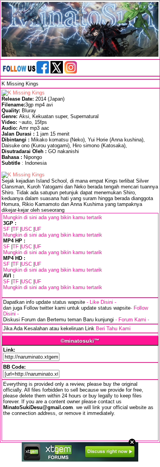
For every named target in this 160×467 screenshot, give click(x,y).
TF (15, 229)
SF (6, 229)
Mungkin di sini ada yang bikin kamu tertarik (52, 217)
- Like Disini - (101, 302)
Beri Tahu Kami (113, 328)
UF (38, 229)
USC (26, 229)
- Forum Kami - (132, 319)
